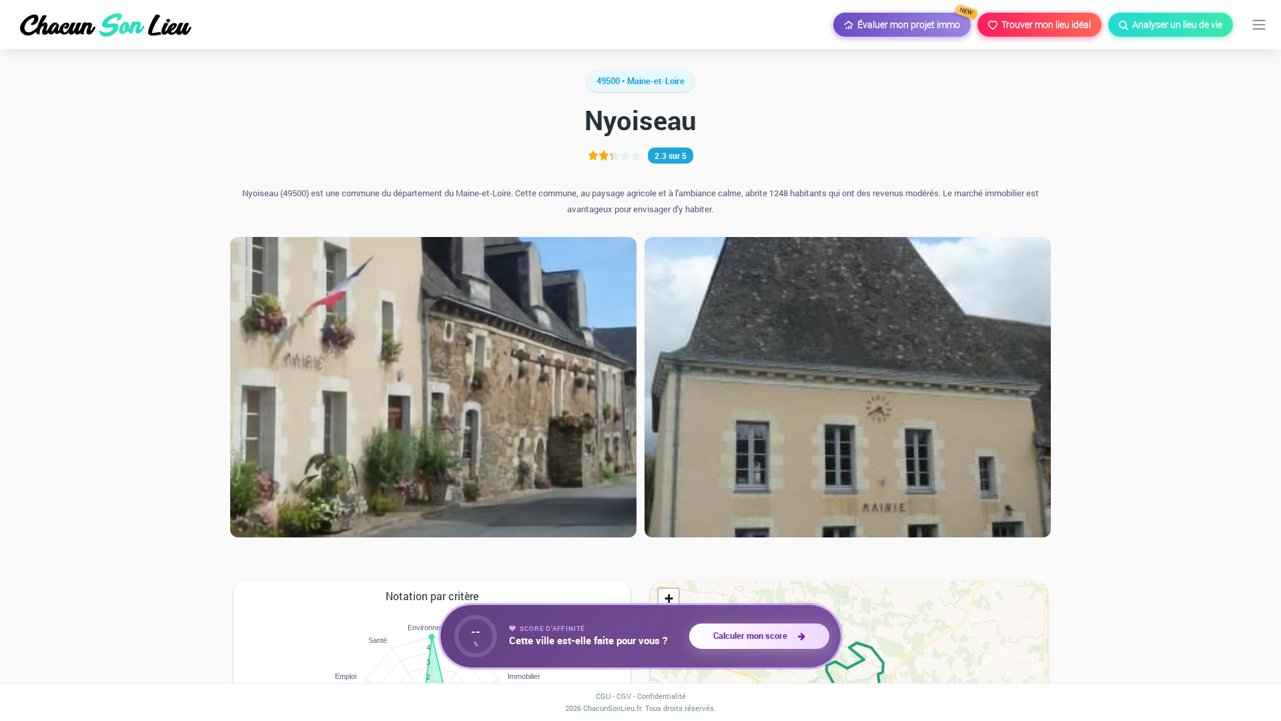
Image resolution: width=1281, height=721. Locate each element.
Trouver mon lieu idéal (1044, 24)
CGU (603, 696)
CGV (623, 696)
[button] (669, 599)
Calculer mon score (752, 636)
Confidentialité (661, 696)
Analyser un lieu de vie (1175, 24)
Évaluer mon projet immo (912, 22)
